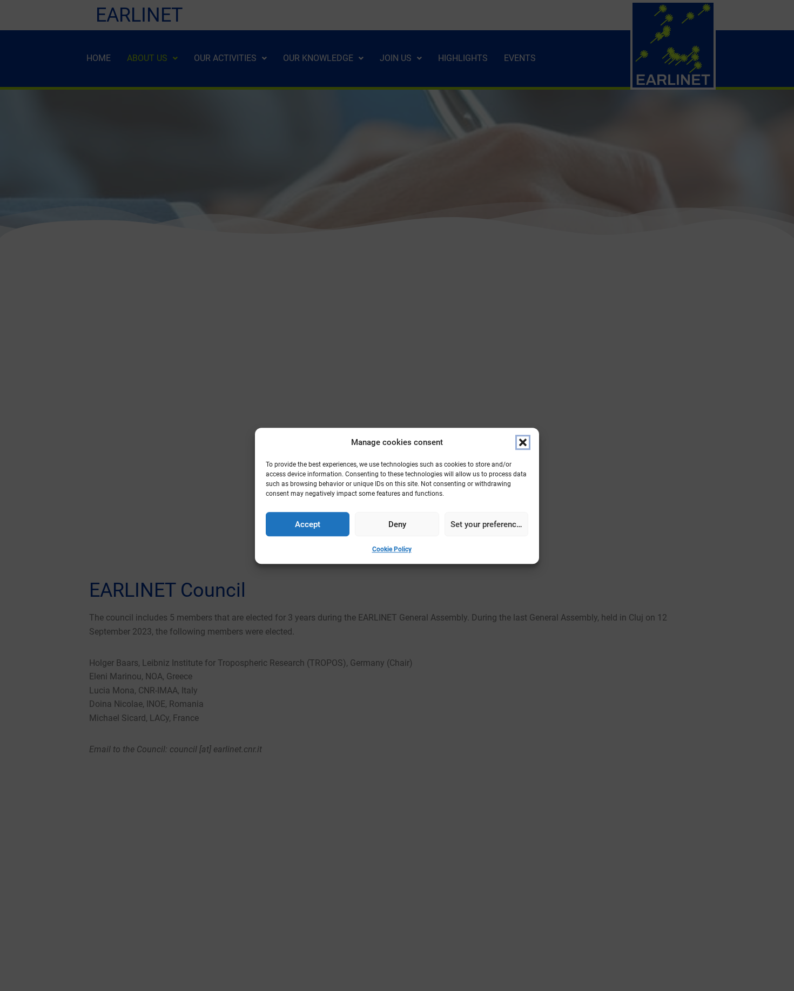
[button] (522, 442)
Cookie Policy (392, 549)
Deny (397, 524)
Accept (307, 524)
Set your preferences (487, 524)
